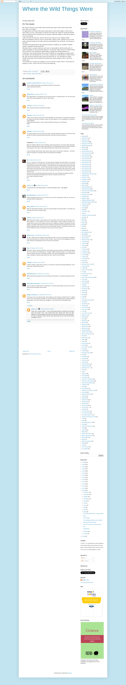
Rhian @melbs (30, 206)
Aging (83, 209)
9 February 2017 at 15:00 (36, 248)
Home (49, 351)
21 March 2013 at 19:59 (38, 131)
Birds (83, 228)
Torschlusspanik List (87, 422)
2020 (83, 475)
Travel (83, 424)
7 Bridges (84, 205)
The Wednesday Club (87, 415)
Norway (84, 345)
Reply (28, 89)
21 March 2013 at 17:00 (41, 94)
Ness (28, 248)
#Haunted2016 (85, 160)
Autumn (91, 95)
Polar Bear (84, 360)
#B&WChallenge (86, 145)
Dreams (84, 262)
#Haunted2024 (85, 170)
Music (83, 339)
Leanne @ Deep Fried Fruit (34, 83)
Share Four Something (87, 379)
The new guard (93, 74)
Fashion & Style (86, 269)
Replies (30, 305)
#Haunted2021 (85, 166)
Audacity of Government (88, 215)
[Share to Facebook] (47, 71)
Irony (84, 515)
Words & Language (87, 441)
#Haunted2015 (85, 158)
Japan (83, 302)
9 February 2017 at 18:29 (42, 273)
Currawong (85, 258)
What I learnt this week (87, 435)
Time (83, 418)
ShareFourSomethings (87, 383)
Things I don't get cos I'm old (89, 416)
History (83, 292)
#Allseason (85, 140)
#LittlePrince (85, 179)
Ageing (84, 207)
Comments (85, 561)
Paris (83, 354)
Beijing (83, 222)
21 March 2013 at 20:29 (40, 142)
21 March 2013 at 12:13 (47, 83)
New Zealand (85, 343)
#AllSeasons (85, 141)
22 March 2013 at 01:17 (42, 195)
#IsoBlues (84, 175)
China (83, 247)
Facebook (29, 73)
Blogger (70, 673)
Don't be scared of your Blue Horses (92, 524)
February (85, 531)
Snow (83, 386)
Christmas (84, 249)
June (84, 505)
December (86, 492)
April (84, 509)
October (85, 496)
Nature (83, 341)
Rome (83, 369)
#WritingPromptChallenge (88, 202)
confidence (84, 251)
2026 (83, 462)
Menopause (85, 324)
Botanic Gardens (86, 239)
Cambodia (84, 241)
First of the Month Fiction (95, 63)
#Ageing (84, 136)
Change (84, 245)
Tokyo (83, 420)
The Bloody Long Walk (95, 42)
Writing (83, 443)
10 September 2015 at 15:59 (42, 235)
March (85, 511)
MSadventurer (30, 94)
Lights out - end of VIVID (95, 105)
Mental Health (85, 326)
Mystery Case (30, 235)
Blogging (84, 230)
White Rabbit (85, 437)
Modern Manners (86, 332)
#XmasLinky (85, 204)
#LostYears (85, 181)
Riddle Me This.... (86, 367)
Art (82, 213)
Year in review (85, 446)
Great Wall (84, 283)
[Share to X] (45, 71)
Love (83, 311)
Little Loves (85, 309)
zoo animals (85, 448)
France (83, 279)
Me (27, 160)
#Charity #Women (86, 151)
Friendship (84, 281)
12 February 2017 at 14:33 (44, 294)
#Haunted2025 (85, 172)
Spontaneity (86, 528)
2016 (83, 484)
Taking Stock (85, 399)
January (85, 533)
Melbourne (84, 320)
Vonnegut (84, 430)
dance (83, 260)
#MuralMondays (86, 187)
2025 (83, 464)
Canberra (84, 243)
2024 (83, 466)
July (84, 503)
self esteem (85, 377)
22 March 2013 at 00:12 (42, 185)
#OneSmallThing (86, 189)
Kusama (84, 305)
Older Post (72, 351)
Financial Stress (86, 273)
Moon (83, 335)
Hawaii (83, 290)
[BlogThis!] (43, 71)
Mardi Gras (84, 315)
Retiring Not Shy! (31, 273)
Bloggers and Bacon (32, 294)
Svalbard (84, 396)
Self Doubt (84, 375)
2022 (83, 471)
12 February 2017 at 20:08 (47, 309)
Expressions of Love (87, 264)
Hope (83, 296)
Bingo (83, 224)
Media (83, 319)
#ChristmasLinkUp (86, 153)
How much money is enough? (89, 115)
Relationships (85, 366)
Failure (83, 268)
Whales (84, 431)
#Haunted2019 (85, 164)
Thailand (84, 409)
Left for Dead (85, 307)
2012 (83, 536)
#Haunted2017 (85, 162)
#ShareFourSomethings (88, 190)
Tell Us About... (85, 407)
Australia (84, 217)
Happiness (84, 288)
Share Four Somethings (88, 381)
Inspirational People (87, 300)
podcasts (84, 358)
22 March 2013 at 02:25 (41, 206)
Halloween (84, 286)
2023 (83, 468)
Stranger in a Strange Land (88, 390)
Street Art (84, 392)
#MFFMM (84, 183)
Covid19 (84, 254)
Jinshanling (85, 303)
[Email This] (41, 71)
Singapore (84, 384)
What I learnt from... (87, 433)
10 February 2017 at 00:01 (47, 283)
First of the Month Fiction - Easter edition (93, 513)
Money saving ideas (87, 334)
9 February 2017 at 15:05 (38, 262)
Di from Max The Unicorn (33, 283)
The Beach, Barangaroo (95, 31)
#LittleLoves (85, 177)
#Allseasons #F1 (86, 143)
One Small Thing (86, 347)
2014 (83, 488)
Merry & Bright (93, 52)
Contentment (85, 253)
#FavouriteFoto (85, 155)
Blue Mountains (86, 232)
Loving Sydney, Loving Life (96, 84)
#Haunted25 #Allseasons (88, 174)
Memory (84, 322)
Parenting (84, 350)
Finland (84, 275)
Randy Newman (86, 364)
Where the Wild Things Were (57, 9)
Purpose (84, 362)
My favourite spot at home (89, 522)
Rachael (29, 217)
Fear (83, 271)
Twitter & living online (36, 73)
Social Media (85, 388)
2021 (83, 473)
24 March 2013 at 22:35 (38, 217)
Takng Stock (85, 401)
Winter (83, 439)
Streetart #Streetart (86, 394)
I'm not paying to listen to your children (92, 520)
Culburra (84, 256)
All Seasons (85, 211)
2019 (83, 477)
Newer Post (26, 351)
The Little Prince (86, 411)
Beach (83, 221)
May (84, 507)
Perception (84, 356)
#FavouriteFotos (86, 157)
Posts (84, 558)
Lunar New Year (86, 313)
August (85, 501)
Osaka (83, 349)
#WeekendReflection (87, 200)
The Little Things (86, 413)
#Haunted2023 (85, 168)
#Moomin (84, 185)
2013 (83, 490)
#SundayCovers (86, 194)
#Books (84, 147)
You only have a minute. (88, 123)
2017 (83, 481)
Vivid (83, 428)
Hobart (83, 294)
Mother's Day (85, 337)
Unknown (29, 105)
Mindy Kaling (85, 330)
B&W (83, 219)
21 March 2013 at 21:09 (35, 160)
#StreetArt (84, 192)
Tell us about (85, 405)
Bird (83, 226)
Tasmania (84, 403)
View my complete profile (87, 582)
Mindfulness (85, 328)
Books (83, 234)
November (86, 494)
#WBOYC (84, 198)
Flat (84, 526)
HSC (83, 298)
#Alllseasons (85, 138)
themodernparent (31, 195)
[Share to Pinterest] (48, 71)
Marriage (84, 317)
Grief (83, 285)
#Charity (84, 149)
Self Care (84, 373)
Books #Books (85, 236)
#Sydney (84, 196)
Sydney (84, 398)
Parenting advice (86, 352)
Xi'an (83, 445)
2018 (83, 479)
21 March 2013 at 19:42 (38, 105)
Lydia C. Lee (30, 185)
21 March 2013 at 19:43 (38, 115)
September (86, 498)
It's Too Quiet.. (86, 518)
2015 (83, 486)
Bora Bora (84, 238)
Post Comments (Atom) (35, 354)
